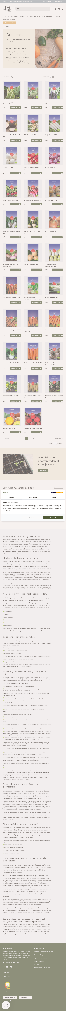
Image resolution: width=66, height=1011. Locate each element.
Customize (32, 517)
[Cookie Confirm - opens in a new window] (57, 493)
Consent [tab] (11, 497)
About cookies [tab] (33, 497)
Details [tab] (54, 497)
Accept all (53, 517)
